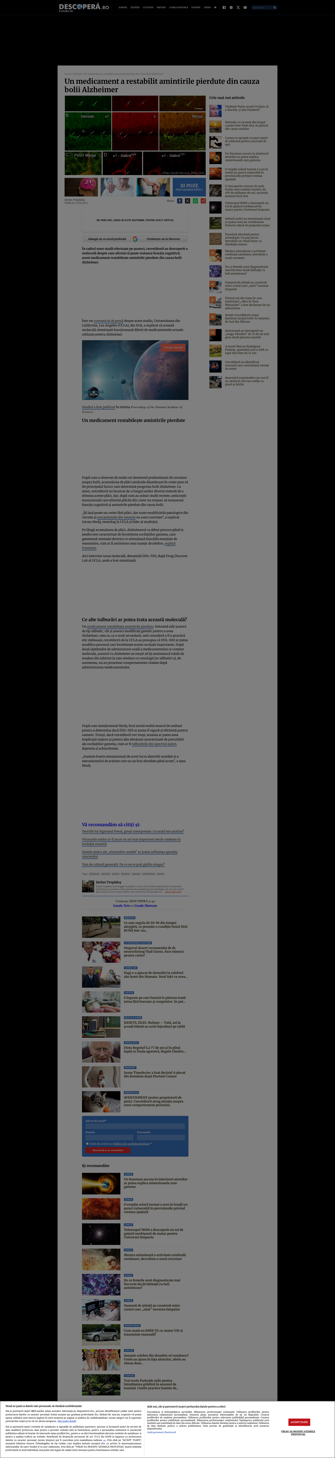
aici (104, 1440)
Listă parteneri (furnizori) (161, 1432)
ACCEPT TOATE (299, 1422)
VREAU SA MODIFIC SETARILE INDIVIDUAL (298, 1432)
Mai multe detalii (67, 1421)
